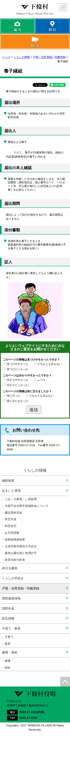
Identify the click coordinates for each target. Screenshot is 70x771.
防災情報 (8, 618)
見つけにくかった (18, 369)
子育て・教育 (11, 628)
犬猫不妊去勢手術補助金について (26, 505)
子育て (9, 637)
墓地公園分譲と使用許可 (21, 553)
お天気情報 (12, 532)
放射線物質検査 (15, 539)
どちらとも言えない (49, 363)
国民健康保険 (11, 598)
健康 (7, 660)
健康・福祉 (10, 652)
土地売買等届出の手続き (21, 546)
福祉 (7, 667)
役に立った (13, 395)
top (65, 681)
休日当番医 (10, 568)
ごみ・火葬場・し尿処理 (21, 499)
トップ (6, 57)
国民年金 (8, 608)
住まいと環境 (11, 490)
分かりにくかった (18, 385)
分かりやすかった (18, 379)
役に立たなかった (18, 400)
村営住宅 (10, 526)
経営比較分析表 (15, 559)
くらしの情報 (22, 57)
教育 (7, 643)
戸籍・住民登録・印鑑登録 (49, 57)
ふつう (41, 379)
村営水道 (10, 519)
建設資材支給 (13, 512)
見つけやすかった (18, 363)
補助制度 (8, 480)
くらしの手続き (13, 578)
